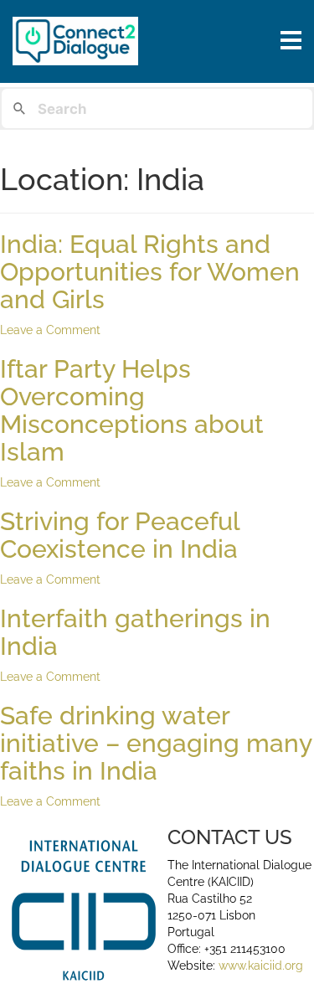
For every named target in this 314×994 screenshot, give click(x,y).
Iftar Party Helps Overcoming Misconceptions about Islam (132, 410)
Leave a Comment (50, 330)
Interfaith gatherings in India (135, 632)
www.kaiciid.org (259, 965)
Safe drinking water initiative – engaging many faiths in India (155, 743)
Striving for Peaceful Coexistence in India (119, 535)
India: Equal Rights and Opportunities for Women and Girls (150, 271)
